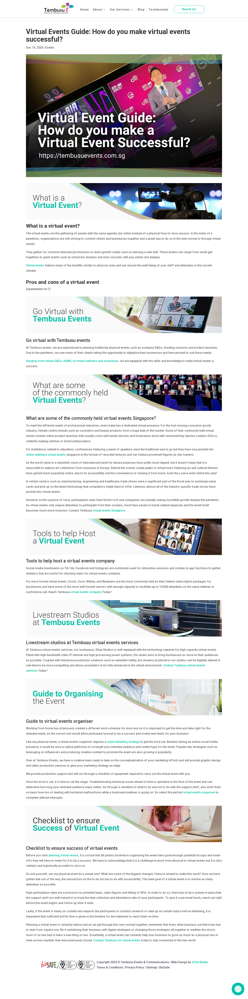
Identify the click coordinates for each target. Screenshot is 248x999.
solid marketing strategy (123, 742)
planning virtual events (63, 855)
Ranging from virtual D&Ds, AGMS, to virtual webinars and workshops (72, 361)
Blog (141, 9)
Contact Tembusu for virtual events (116, 940)
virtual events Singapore (109, 510)
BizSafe (164, 967)
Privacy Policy (134, 967)
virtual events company (86, 592)
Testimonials (158, 9)
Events (49, 47)
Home (84, 9)
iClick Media (200, 962)
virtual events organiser (199, 792)
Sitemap (151, 967)
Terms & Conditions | (111, 967)
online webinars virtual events (46, 454)
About (97, 9)
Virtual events (35, 265)
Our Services (120, 9)
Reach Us (189, 9)
